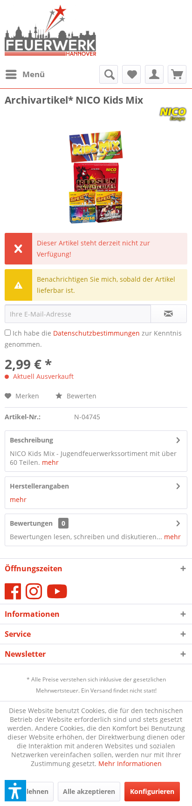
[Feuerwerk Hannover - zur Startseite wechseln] (50, 32)
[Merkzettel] (131, 74)
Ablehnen (33, 791)
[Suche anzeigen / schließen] (108, 74)
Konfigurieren (152, 791)
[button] (15, 790)
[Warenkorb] (177, 74)
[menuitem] (24, 74)
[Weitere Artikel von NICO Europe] (172, 114)
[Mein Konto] (154, 74)
